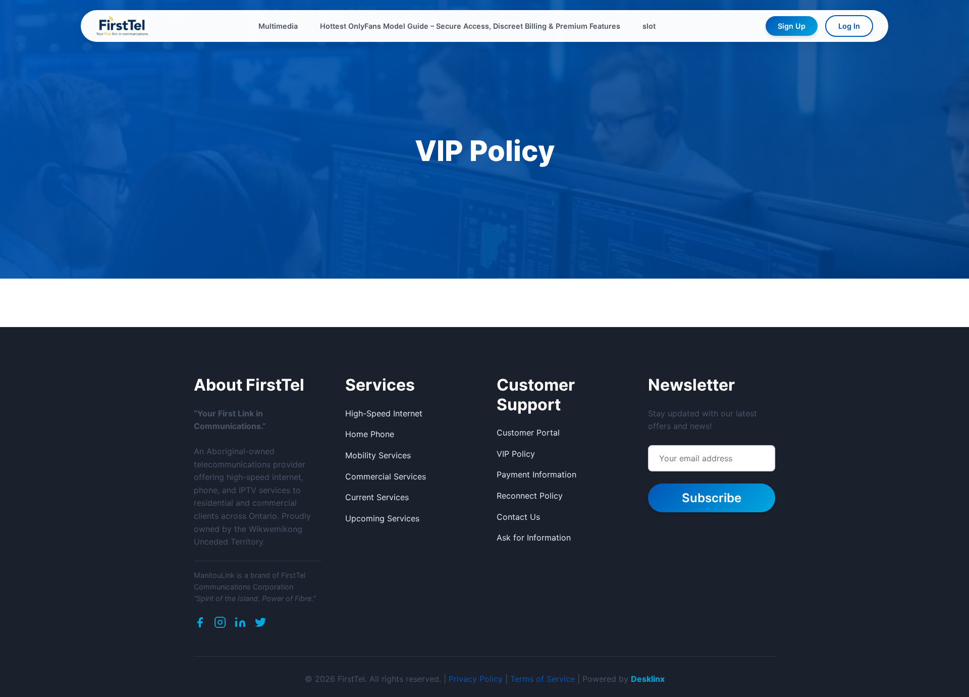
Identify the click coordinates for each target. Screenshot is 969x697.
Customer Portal (528, 432)
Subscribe (711, 498)
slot (649, 26)
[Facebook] (200, 624)
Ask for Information (534, 537)
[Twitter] (260, 624)
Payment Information (536, 474)
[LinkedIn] (240, 624)
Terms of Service (542, 679)
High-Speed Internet (383, 413)
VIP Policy (516, 454)
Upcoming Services (382, 518)
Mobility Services (378, 455)
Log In (849, 26)
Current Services (377, 497)
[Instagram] (220, 624)
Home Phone (369, 434)
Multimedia (278, 26)
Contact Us (518, 517)
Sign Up (791, 26)
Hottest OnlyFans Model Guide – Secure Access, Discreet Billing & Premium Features (470, 26)
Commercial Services (385, 476)
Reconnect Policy (530, 496)
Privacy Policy (476, 679)
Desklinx (648, 679)
